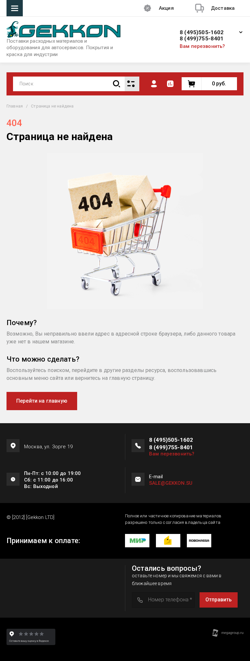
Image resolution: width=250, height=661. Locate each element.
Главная (15, 106)
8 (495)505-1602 (202, 32)
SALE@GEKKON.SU (170, 483)
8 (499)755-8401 (202, 39)
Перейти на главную (41, 401)
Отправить (218, 599)
